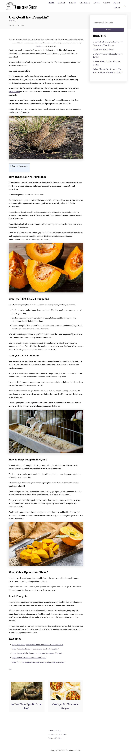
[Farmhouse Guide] (21, 6)
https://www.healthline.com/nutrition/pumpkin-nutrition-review (38, 662)
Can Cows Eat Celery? (103, 49)
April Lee (14, 21)
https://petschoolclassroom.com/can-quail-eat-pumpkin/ (35, 649)
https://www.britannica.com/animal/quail (29, 657)
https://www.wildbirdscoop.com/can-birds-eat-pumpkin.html (37, 653)
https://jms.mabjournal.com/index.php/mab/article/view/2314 (37, 644)
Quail (10, 669)
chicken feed (14, 91)
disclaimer (39, 46)
